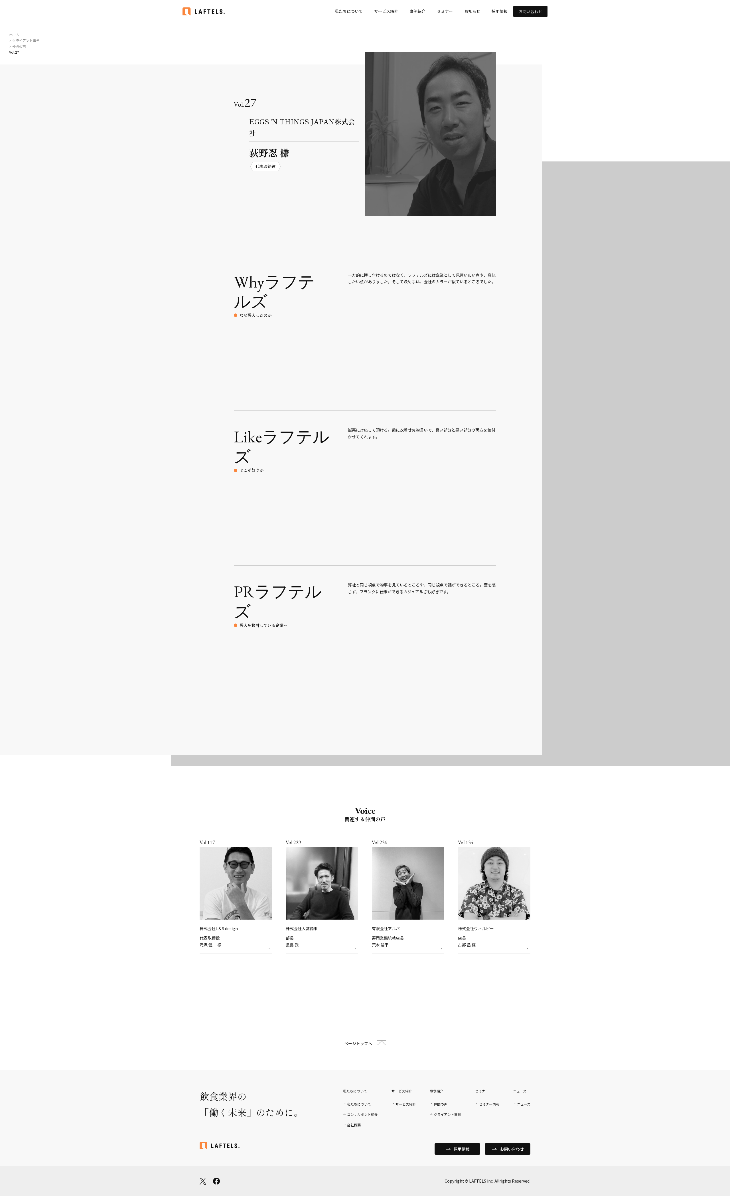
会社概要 (354, 1124)
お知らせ (472, 11)
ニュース (523, 1104)
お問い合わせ (530, 11)
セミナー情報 (489, 1104)
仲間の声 (440, 1104)
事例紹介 (417, 11)
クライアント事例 (447, 1114)
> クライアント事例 (24, 40)
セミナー (445, 11)
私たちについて (349, 11)
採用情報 (500, 11)
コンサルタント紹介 (362, 1114)
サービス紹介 (386, 11)
